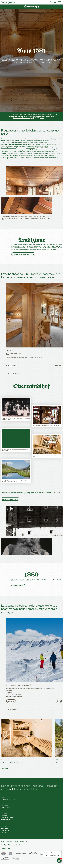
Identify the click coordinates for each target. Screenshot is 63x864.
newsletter (12, 789)
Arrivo (3, 841)
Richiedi (4, 2)
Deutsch (3, 848)
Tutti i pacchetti (12, 709)
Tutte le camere (12, 374)
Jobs (27, 841)
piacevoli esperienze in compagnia (23, 118)
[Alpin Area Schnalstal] (16, 858)
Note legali (4, 845)
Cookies (15, 845)
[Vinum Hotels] (51, 853)
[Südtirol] (42, 853)
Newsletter (9, 841)
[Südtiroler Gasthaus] (3, 853)
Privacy (10, 845)
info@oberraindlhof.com (8, 799)
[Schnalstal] (5, 858)
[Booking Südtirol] (20, 853)
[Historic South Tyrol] (33, 853)
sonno (42, 118)
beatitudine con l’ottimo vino (44, 116)
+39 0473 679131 (6, 807)
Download (22, 841)
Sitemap (21, 845)
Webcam (15, 841)
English (9, 848)
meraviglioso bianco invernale (18, 116)
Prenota (11, 2)
